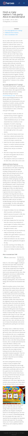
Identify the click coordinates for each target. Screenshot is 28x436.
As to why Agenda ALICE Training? (13, 30)
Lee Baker (6, 19)
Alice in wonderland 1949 (11, 34)
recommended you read (9, 95)
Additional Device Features (12, 32)
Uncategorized (6, 21)
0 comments (14, 21)
